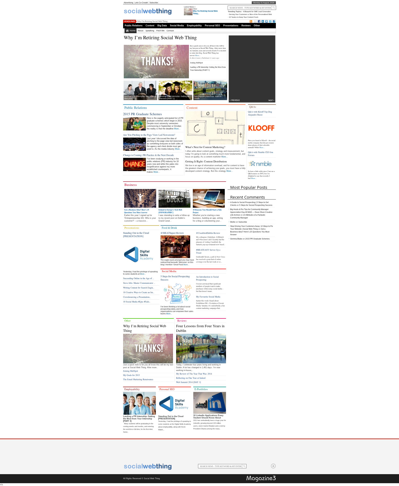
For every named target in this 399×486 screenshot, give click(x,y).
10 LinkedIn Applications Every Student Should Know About (208, 416)
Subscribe (153, 3)
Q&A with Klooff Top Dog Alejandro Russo (260, 113)
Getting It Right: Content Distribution (206, 161)
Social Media (177, 25)
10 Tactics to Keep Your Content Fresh (243, 17)
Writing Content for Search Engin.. (138, 287)
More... (197, 55)
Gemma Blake (236, 239)
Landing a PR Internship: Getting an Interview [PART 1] (174, 97)
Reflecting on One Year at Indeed (190, 377)
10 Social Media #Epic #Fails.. (136, 301)
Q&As (252, 107)
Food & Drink (169, 227)
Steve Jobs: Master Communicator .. (139, 282)
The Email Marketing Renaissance (138, 379)
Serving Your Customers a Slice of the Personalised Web (250, 14)
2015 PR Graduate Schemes (142, 114)
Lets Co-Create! (141, 3)
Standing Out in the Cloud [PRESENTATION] (136, 234)
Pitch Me (160, 30)
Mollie (232, 222)
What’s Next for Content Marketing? (205, 147)
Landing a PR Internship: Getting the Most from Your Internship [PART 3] (139, 418)
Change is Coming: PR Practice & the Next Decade (148, 155)
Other (195, 9)
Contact (170, 30)
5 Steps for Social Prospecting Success (255, 205)
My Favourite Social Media (208, 296)
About (140, 30)
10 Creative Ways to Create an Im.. (138, 292)
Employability (194, 25)
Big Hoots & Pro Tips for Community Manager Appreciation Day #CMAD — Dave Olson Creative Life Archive (251, 212)
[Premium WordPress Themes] (261, 478)
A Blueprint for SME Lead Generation (257, 11)
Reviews (246, 25)
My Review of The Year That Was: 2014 (194, 373)
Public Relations (133, 25)
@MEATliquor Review (172, 232)
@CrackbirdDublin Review (208, 232)
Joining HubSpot (196, 62)
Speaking (150, 30)
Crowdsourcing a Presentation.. (137, 296)
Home (132, 30)
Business (130, 184)
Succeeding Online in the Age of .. (138, 278)
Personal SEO (212, 25)
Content (150, 25)
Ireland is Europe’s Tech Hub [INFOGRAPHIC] (170, 211)
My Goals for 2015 (131, 375)
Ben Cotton (196, 58)
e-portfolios (201, 389)
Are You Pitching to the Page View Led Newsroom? (149, 134)
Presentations (230, 25)
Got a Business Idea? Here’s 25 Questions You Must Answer (136, 211)
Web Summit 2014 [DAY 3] (188, 382)
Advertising (128, 3)
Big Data (162, 25)
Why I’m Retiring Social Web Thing (152, 21)
